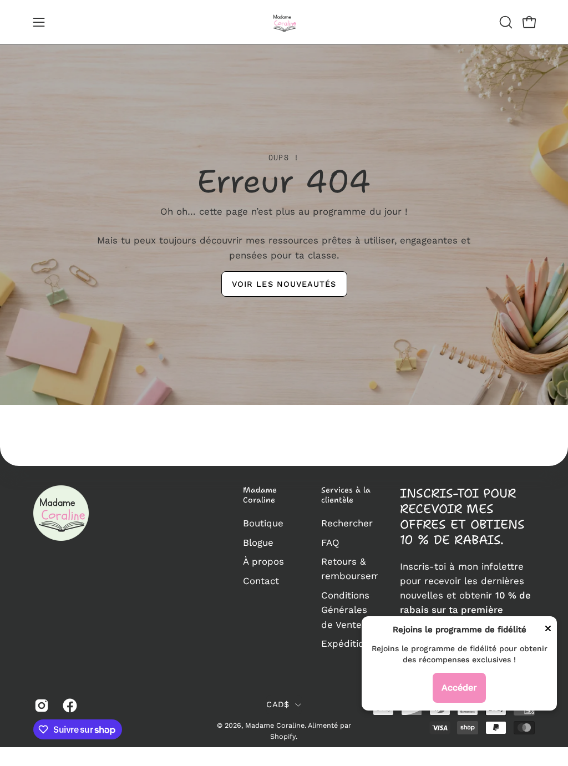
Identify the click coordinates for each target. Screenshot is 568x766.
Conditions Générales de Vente (345, 610)
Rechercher (347, 523)
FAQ (330, 542)
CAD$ (277, 704)
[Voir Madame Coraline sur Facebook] (68, 705)
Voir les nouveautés (284, 284)
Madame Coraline (260, 495)
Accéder (459, 687)
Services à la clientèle (346, 495)
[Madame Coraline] (284, 22)
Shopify (283, 736)
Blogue (258, 542)
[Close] (548, 630)
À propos (263, 561)
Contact (261, 580)
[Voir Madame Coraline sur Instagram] (40, 705)
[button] (505, 22)
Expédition (345, 643)
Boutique (263, 523)
